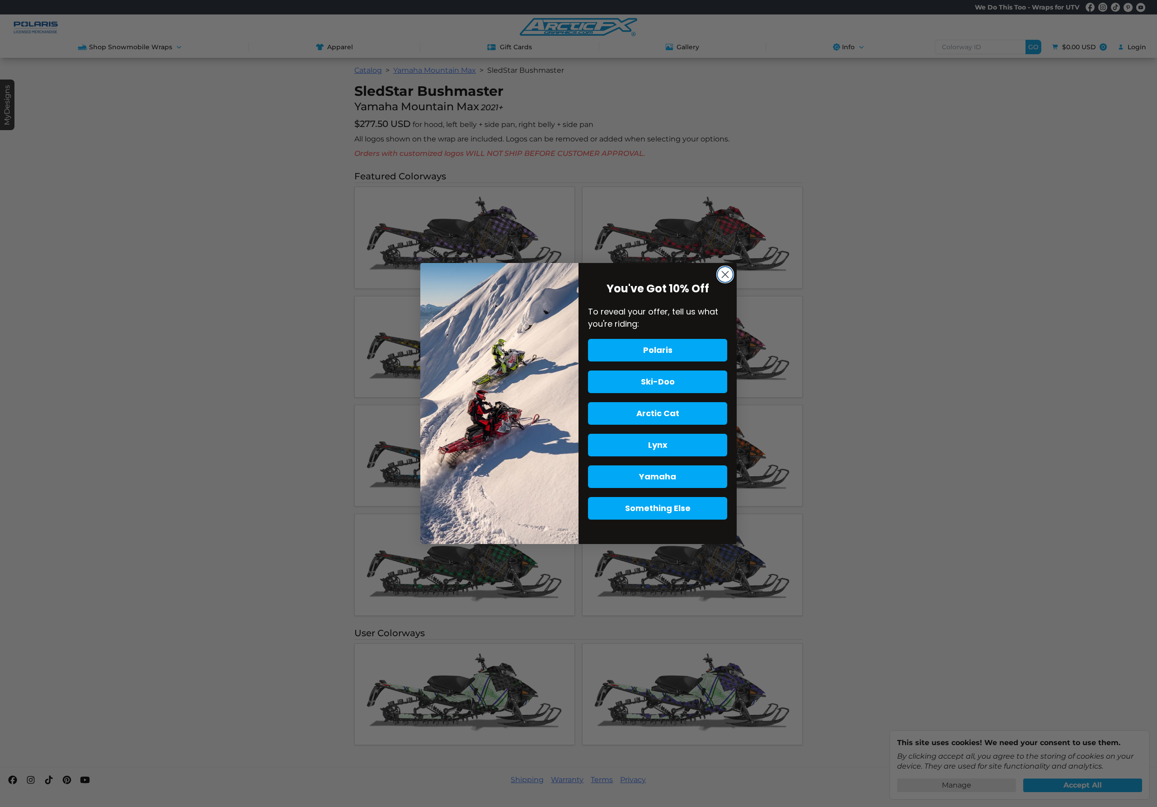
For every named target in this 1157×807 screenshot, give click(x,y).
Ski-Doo (658, 381)
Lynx (658, 444)
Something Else (658, 508)
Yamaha (657, 476)
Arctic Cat (657, 413)
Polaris (658, 350)
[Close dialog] (725, 274)
